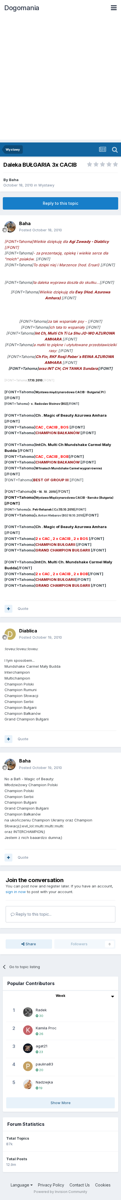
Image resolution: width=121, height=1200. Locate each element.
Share (30, 944)
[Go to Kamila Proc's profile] (28, 1030)
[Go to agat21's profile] (28, 1048)
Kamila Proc (46, 1028)
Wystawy (46, 185)
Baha (14, 179)
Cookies (103, 1185)
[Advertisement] (60, 79)
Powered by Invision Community (60, 1192)
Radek (41, 1010)
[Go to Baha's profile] (10, 226)
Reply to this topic (60, 203)
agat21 (41, 1046)
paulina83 (44, 1064)
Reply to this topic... (33, 914)
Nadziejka (44, 1082)
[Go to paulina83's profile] (28, 1066)
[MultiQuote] (8, 609)
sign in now (16, 891)
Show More (61, 1102)
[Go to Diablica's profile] (10, 634)
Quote (23, 608)
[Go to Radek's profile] (28, 1012)
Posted (40, 230)
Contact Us (80, 1185)
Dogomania (21, 8)
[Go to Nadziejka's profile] (28, 1084)
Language (20, 1185)
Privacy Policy (51, 1185)
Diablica (28, 631)
